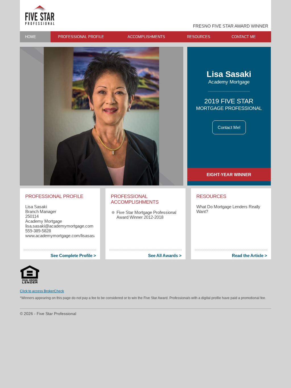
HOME (30, 37)
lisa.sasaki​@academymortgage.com (59, 226)
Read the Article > (249, 255)
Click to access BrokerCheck (42, 291)
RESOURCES (198, 37)
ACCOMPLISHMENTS (146, 37)
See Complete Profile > (73, 255)
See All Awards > (165, 255)
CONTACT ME (244, 37)
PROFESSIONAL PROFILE (81, 37)
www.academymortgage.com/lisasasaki (62, 235)
